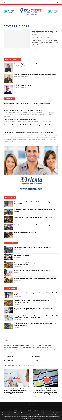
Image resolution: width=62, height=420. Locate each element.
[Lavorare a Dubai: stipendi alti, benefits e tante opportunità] (8, 250)
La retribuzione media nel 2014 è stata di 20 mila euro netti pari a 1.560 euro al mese (45, 33)
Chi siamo (14, 410)
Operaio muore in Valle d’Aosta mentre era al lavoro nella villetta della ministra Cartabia (28, 133)
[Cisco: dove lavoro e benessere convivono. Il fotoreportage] (8, 225)
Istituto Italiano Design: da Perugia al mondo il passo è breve (33, 217)
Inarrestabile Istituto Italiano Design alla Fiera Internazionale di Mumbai (34, 210)
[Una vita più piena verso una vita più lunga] (8, 64)
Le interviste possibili (12, 59)
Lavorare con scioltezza (21, 255)
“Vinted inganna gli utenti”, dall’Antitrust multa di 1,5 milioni (23, 110)
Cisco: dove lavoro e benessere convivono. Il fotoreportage (32, 225)
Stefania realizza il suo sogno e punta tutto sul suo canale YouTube (35, 278)
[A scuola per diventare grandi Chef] (8, 233)
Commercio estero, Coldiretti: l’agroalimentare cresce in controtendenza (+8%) (31, 263)
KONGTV (52, 410)
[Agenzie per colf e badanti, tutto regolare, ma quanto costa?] (8, 273)
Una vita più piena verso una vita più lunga (27, 64)
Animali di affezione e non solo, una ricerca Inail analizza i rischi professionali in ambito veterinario (34, 309)
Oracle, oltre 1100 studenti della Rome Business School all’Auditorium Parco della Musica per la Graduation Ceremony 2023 (15, 391)
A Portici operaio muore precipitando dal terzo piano (20, 119)
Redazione (39, 37)
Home (8, 410)
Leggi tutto (35, 50)
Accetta (38, 418)
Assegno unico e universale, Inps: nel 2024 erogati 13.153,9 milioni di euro (35, 293)
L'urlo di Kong (9, 98)
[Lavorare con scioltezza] (8, 257)
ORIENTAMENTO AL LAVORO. (13, 365)
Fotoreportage (10, 197)
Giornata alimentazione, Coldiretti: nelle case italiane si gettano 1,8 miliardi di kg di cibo (35, 324)
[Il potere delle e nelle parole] (8, 85)
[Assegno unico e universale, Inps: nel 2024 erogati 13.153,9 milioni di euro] (8, 295)
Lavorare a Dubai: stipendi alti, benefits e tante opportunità (32, 247)
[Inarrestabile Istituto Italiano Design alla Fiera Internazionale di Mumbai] (8, 210)
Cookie (29, 410)
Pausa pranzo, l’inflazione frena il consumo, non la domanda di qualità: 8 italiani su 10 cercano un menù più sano (36, 316)
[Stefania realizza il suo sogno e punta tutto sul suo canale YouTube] (8, 280)
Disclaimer (22, 410)
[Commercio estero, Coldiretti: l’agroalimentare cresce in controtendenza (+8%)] (8, 265)
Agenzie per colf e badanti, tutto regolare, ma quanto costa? (32, 270)
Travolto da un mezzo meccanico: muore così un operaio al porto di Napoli (27, 103)
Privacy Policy (44, 410)
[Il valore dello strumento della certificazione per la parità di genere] (8, 75)
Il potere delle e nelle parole (22, 85)
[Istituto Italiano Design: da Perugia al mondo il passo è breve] (8, 217)
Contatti (35, 410)
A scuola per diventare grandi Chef (25, 232)
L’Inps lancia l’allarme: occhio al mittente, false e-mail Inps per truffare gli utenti (29, 125)
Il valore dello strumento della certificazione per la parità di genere (35, 74)
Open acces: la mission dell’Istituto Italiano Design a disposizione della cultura (34, 202)
